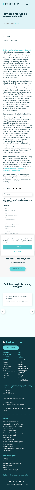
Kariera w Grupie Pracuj (23, 361)
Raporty (5, 364)
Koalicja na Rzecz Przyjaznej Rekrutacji (17, 50)
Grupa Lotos (20, 168)
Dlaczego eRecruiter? (7, 353)
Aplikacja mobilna (8, 439)
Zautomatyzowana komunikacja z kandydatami (14, 449)
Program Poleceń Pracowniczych (13, 433)
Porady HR (7, 221)
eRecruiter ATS (8, 357)
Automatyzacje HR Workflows (12, 426)
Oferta (20, 352)
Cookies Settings (17, 251)
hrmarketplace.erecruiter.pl (12, 463)
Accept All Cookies (17, 246)
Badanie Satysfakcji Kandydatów (13, 442)
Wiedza (5, 359)
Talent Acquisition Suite (10, 230)
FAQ (4, 377)
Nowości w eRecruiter (10, 219)
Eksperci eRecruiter (6, 374)
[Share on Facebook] (13, 188)
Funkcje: (5, 419)
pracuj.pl (5, 459)
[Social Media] (10, 481)
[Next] (32, 311)
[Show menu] (31, 4)
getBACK (6, 170)
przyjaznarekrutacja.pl (10, 470)
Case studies (7, 367)
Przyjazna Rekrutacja (10, 222)
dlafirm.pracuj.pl (8, 461)
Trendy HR (7, 232)
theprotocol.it (7, 465)
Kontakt (20, 357)
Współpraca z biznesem (11, 422)
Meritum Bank (10, 168)
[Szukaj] (27, 3)
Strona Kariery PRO (9, 431)
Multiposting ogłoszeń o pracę (13, 424)
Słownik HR (7, 228)
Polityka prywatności (22, 365)
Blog (12, 23)
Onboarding (7, 437)
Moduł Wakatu (8, 446)
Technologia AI (8, 428)
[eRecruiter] (11, 4)
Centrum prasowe (9, 371)
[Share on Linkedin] (20, 188)
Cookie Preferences (24, 380)
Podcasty (6, 369)
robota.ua (6, 468)
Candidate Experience (10, 40)
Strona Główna (6, 23)
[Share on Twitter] (16, 188)
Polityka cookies (23, 368)
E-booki (5, 362)
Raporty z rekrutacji (9, 435)
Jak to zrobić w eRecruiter (11, 215)
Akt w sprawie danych (22, 376)
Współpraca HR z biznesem (11, 233)
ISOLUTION (16, 170)
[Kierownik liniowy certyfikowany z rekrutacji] (17, 299)
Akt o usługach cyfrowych (22, 372)
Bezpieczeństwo (8, 444)
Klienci (6, 217)
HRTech (6, 214)
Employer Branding (9, 212)
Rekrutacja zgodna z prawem (12, 224)
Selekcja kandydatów (10, 226)
